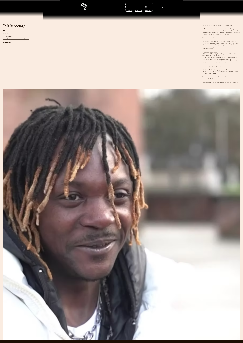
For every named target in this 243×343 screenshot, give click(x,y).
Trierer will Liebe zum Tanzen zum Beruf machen (16, 39)
